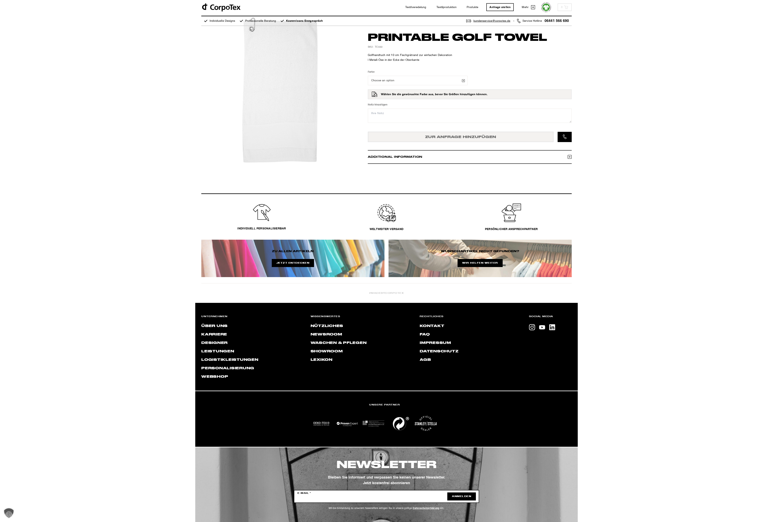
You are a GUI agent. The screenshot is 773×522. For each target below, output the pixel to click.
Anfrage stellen (500, 7)
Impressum (435, 343)
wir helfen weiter (480, 263)
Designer (214, 343)
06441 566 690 (557, 21)
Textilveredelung (415, 7)
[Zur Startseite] (221, 7)
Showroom (327, 351)
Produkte (472, 7)
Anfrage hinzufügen (460, 137)
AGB (425, 359)
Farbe (371, 72)
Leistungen (217, 351)
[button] (9, 513)
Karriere (214, 334)
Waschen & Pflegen (339, 343)
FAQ (425, 334)
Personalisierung (227, 368)
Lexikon (322, 359)
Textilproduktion (446, 7)
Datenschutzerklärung (426, 508)
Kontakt (432, 326)
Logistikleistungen (229, 359)
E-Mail (304, 493)
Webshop (214, 376)
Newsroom (326, 334)
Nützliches (327, 326)
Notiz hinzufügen (378, 105)
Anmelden (461, 496)
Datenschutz (439, 351)
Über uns (214, 326)
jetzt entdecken (293, 263)
